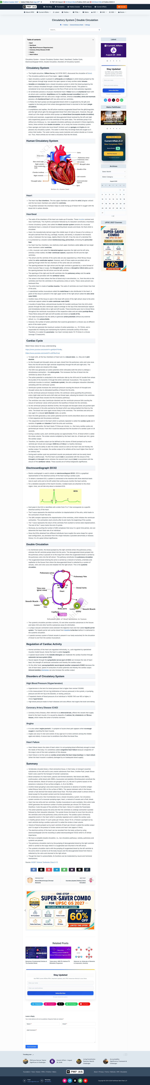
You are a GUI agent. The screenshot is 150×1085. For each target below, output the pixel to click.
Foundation (60, 7)
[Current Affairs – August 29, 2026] (113, 50)
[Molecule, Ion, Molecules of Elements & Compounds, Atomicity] (84, 953)
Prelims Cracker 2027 (10, 2)
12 (109, 199)
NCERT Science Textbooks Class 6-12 (44, 862)
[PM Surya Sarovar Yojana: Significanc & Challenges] (25, 1061)
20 (113, 203)
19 (109, 203)
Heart (31, 43)
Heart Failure (34, 54)
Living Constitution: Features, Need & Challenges (89, 1061)
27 (113, 208)
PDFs (43, 1072)
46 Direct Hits (97, 2)
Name (29, 1024)
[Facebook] (34, 869)
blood (90, 73)
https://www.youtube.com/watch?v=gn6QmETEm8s (44, 349)
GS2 (103, 12)
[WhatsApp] (64, 869)
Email (65, 1024)
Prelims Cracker (75, 7)
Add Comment (32, 1030)
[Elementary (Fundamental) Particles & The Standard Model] (36, 953)
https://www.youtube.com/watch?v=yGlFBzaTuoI (42, 353)
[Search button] (99, 29)
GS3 (112, 12)
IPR (118, 1072)
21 (117, 203)
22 (120, 203)
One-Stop (48, 7)
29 (120, 208)
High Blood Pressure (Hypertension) (41, 47)
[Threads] (79, 869)
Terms (107, 1072)
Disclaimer (124, 1072)
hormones (45, 670)
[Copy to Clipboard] (87, 869)
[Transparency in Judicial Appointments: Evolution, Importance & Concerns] (113, 118)
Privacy (101, 1072)
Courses (122, 6)
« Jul (113, 216)
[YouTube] (85, 1080)
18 (106, 203)
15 (120, 199)
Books (122, 12)
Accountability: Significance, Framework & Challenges (118, 1061)
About (96, 1072)
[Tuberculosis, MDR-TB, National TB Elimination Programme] (60, 953)
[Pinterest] (49, 869)
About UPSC (30, 12)
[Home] (60, 24)
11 (106, 199)
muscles (81, 219)
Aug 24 (37, 2)
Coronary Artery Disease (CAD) (40, 50)
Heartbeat (33, 45)
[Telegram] (56, 869)
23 (124, 203)
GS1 (94, 12)
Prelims (66, 12)
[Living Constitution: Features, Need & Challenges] (79, 1061)
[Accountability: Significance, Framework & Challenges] (105, 1061)
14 (117, 199)
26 (110, 208)
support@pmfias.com (33, 1081)
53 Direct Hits (70, 2)
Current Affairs (102, 7)
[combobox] (73, 29)
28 (117, 208)
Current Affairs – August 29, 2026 (64, 1061)
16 (124, 199)
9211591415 (48, 1081)
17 (102, 203)
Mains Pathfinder (113, 107)
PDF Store (88, 7)
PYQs (76, 12)
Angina (32, 52)
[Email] (72, 869)
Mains (87, 12)
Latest (57, 12)
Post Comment (31, 1046)
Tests (33, 1072)
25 (106, 208)
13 (113, 199)
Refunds (113, 1072)
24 (102, 208)
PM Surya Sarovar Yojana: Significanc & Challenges (38, 1061)
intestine (67, 630)
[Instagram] (64, 1080)
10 (102, 199)
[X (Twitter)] (41, 869)
